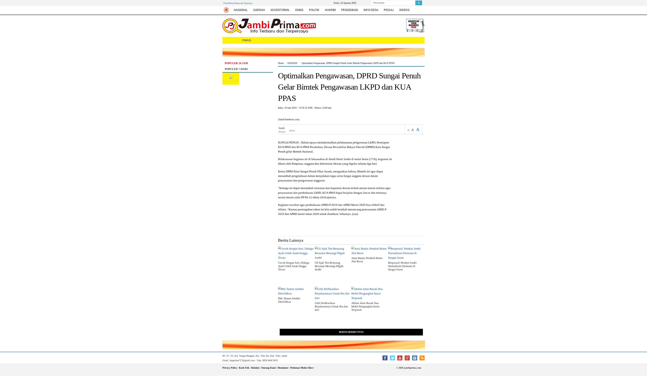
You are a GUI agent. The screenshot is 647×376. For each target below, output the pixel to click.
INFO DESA (371, 10)
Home (281, 63)
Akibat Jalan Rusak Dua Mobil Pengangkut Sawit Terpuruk (365, 306)
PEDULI (389, 10)
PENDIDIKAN (349, 10)
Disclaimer (283, 368)
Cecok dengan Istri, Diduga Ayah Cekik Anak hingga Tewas (293, 266)
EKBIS (299, 10)
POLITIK (314, 10)
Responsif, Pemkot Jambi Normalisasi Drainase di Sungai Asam (402, 266)
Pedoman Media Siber (301, 368)
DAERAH (259, 10)
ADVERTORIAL (280, 10)
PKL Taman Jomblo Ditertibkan (289, 300)
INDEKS (404, 10)
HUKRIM (330, 10)
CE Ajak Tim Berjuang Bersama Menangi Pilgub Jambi (329, 266)
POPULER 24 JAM (236, 63)
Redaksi (255, 368)
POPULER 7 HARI (236, 69)
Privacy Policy (229, 368)
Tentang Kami (268, 368)
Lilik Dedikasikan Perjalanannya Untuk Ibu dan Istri (331, 306)
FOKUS (246, 40)
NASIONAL (241, 10)
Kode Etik (244, 368)
